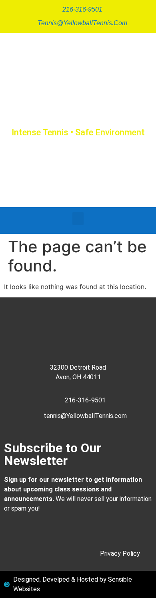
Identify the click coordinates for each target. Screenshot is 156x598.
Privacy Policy (120, 553)
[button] (78, 218)
